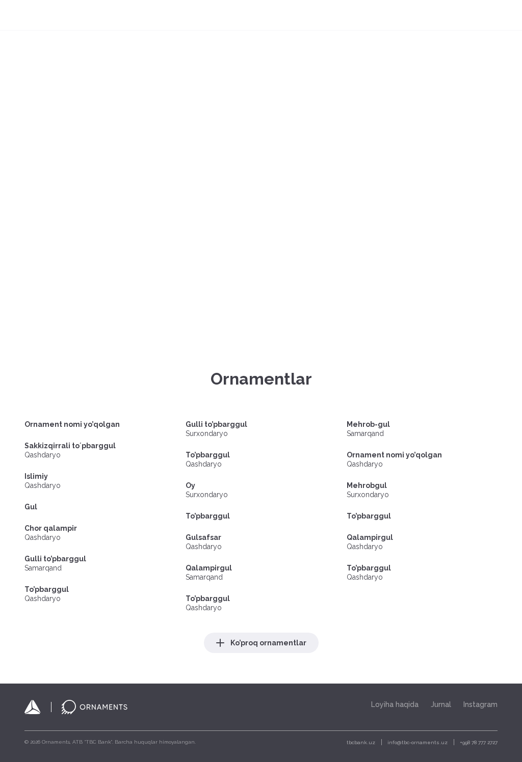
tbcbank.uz (361, 742)
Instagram (480, 704)
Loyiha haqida (316, 15)
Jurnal (364, 15)
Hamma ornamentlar (242, 15)
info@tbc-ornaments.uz (417, 742)
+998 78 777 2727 (479, 742)
